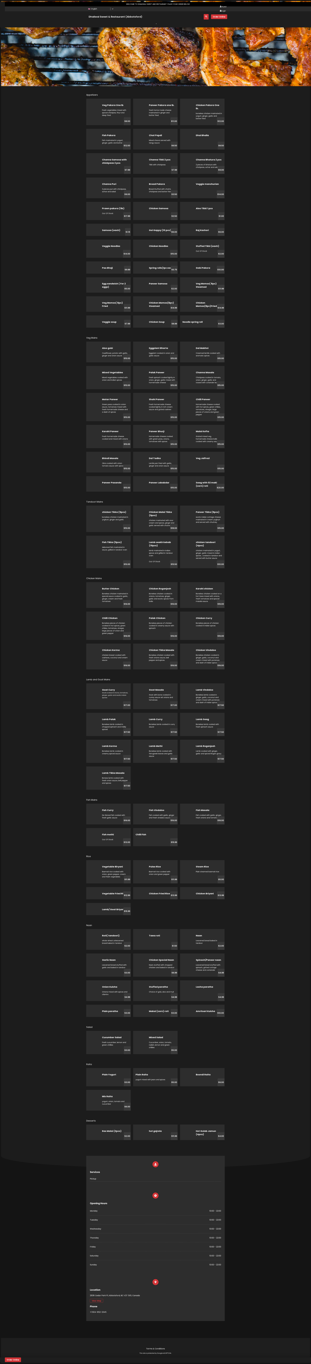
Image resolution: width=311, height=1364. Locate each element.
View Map (96, 1300)
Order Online (219, 16)
